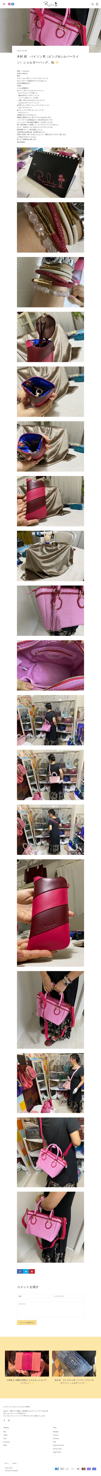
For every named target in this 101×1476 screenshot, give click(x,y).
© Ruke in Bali (8, 1468)
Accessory (6, 1442)
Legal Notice (57, 1452)
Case (5, 1438)
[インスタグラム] (9, 4)
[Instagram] (9, 1420)
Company (56, 1438)
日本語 (14, 1463)
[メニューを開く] (4, 4)
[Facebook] (12, 4)
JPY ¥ (6, 1463)
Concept (55, 1435)
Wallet (5, 1435)
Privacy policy (57, 1449)
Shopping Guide (58, 1445)
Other (5, 1445)
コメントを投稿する (27, 1322)
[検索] (93, 4)
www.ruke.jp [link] (21, 142)
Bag (4, 1432)
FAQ (54, 1442)
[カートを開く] (97, 4)
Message (55, 1432)
